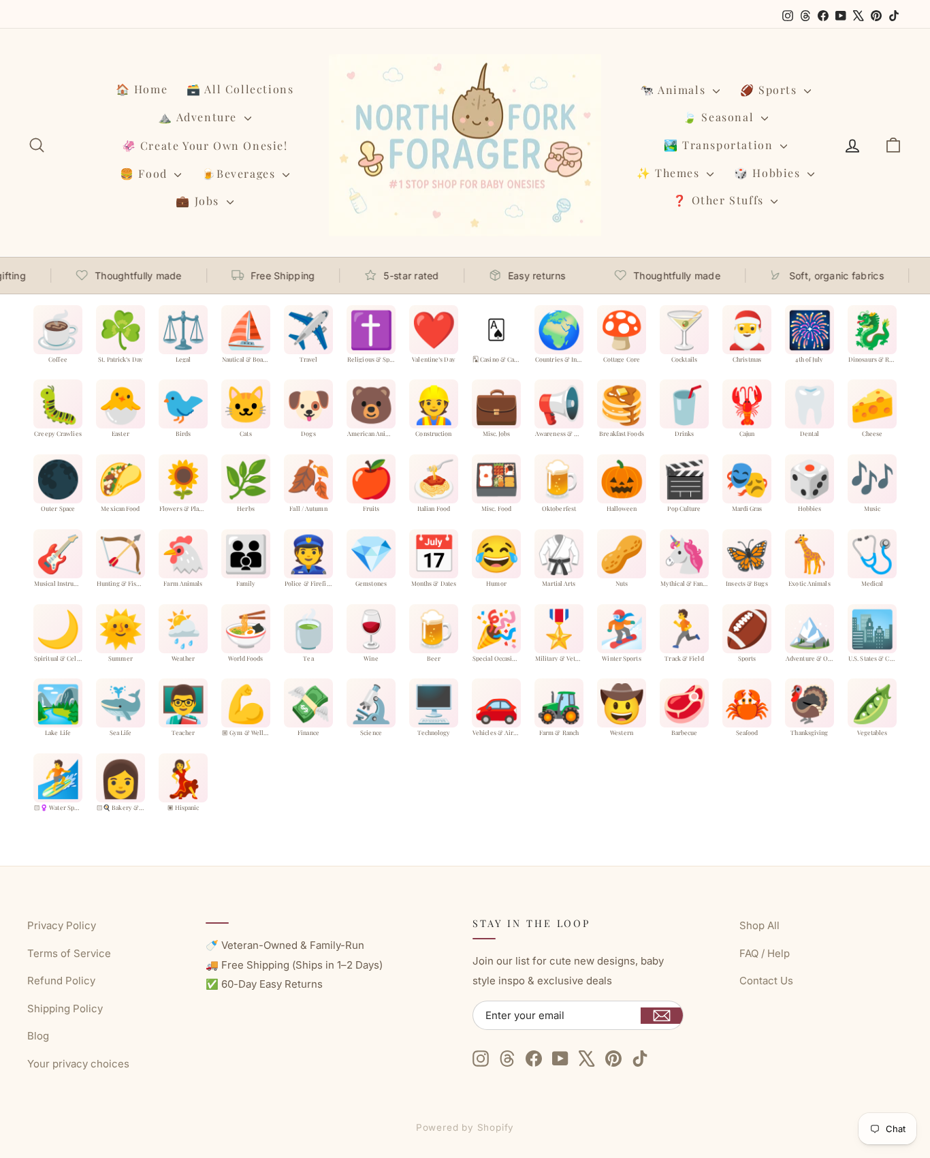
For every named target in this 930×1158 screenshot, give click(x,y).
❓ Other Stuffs (720, 200)
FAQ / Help (764, 953)
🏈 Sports (770, 89)
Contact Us (766, 980)
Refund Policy (61, 980)
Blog (38, 1035)
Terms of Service (69, 953)
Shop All (759, 925)
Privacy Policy (61, 925)
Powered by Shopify (465, 1127)
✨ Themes (670, 173)
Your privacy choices (78, 1063)
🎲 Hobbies (769, 173)
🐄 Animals (674, 89)
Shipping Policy (65, 1008)
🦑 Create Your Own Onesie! (205, 145)
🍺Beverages (240, 173)
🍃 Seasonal (720, 117)
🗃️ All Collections (240, 89)
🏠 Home (142, 89)
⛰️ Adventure (199, 117)
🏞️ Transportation (720, 145)
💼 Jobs (199, 200)
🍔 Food (145, 173)
